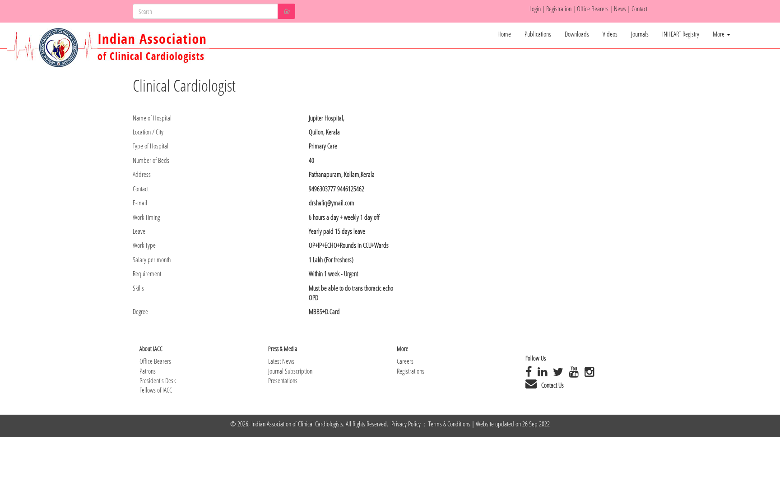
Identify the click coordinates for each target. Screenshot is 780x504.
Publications (538, 33)
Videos (610, 33)
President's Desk (157, 380)
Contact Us (552, 384)
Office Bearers (593, 8)
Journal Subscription (290, 370)
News (620, 8)
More (719, 33)
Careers (405, 360)
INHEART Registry (680, 33)
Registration (559, 8)
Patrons (147, 370)
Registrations (410, 370)
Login (535, 8)
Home (504, 33)
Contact (639, 8)
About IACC (150, 348)
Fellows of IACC (155, 389)
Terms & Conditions (449, 423)
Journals (640, 33)
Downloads (577, 33)
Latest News (281, 360)
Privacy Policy (406, 423)
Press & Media (282, 348)
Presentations (282, 380)
